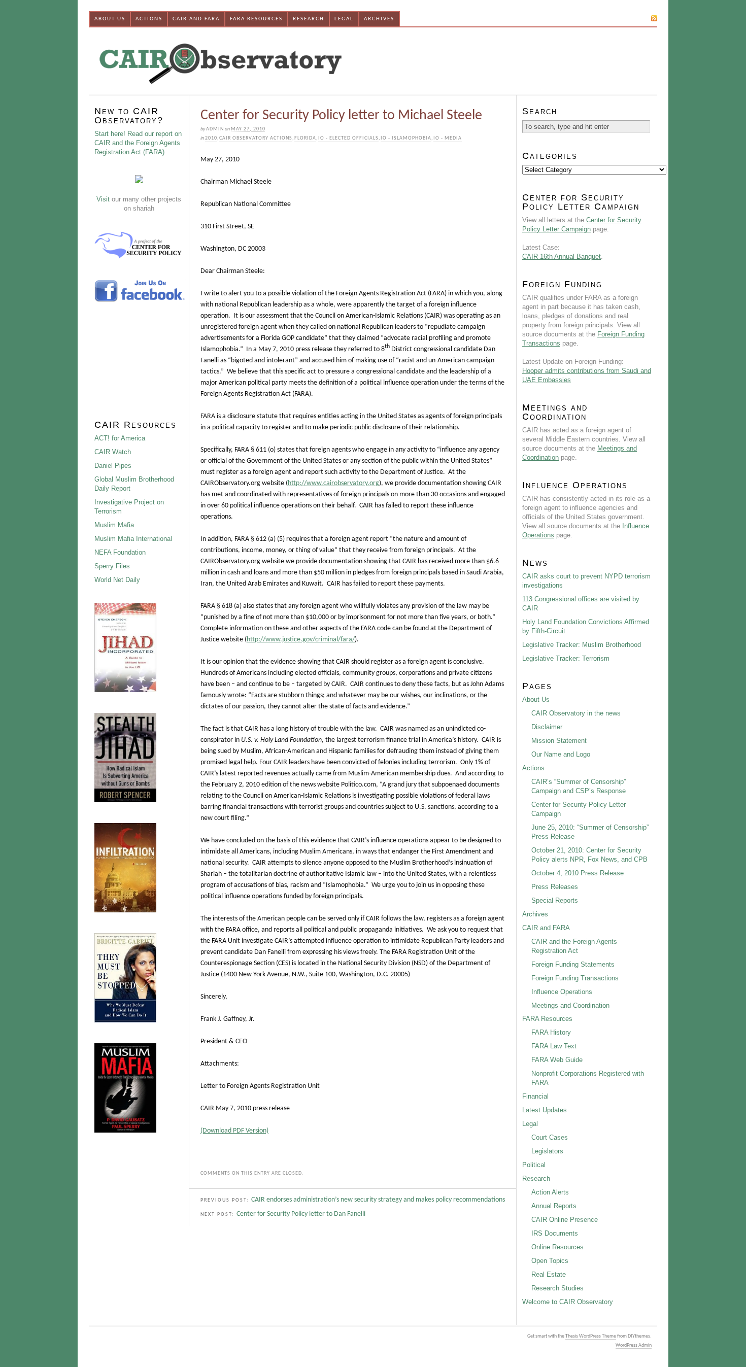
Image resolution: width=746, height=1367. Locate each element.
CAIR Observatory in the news (576, 713)
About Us (109, 19)
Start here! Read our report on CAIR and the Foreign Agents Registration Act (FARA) (138, 143)
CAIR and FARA (196, 19)
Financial (535, 1096)
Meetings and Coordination (570, 1005)
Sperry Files (112, 566)
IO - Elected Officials (348, 138)
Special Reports (554, 900)
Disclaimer (546, 727)
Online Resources (557, 1247)
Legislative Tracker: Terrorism (565, 658)
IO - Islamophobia (406, 138)
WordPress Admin (634, 1345)
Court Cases (549, 1137)
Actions (148, 19)
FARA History (551, 1032)
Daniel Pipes (112, 465)
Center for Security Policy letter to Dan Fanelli (300, 1214)
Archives (379, 19)
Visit (103, 199)
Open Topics (549, 1261)
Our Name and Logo (560, 754)
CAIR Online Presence (564, 1219)
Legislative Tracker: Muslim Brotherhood (581, 644)
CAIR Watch (112, 452)
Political (534, 1165)
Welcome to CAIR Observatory (567, 1302)
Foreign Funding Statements (573, 964)
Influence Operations (561, 992)
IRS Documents (554, 1233)
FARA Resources (256, 19)
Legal (344, 19)
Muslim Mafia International (133, 538)
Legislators (547, 1151)
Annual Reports (554, 1206)
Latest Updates (544, 1110)
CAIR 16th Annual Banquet (561, 256)
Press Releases (554, 887)
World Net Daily (117, 580)
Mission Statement (559, 740)
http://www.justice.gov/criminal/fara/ (301, 639)
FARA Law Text (554, 1046)
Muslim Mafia (114, 525)
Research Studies (557, 1288)
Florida (305, 138)
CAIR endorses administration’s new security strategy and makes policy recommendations (378, 1200)
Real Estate (548, 1274)
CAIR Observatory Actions (255, 138)
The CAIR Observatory (274, 60)
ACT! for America (119, 438)
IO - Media (447, 138)
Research (308, 19)
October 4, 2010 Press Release (577, 873)
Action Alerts (550, 1192)
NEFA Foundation (120, 552)
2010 (211, 138)
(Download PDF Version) (234, 1131)
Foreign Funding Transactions (575, 978)
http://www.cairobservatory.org (333, 483)
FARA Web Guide (557, 1060)
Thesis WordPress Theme (590, 1336)
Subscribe (632, 18)
